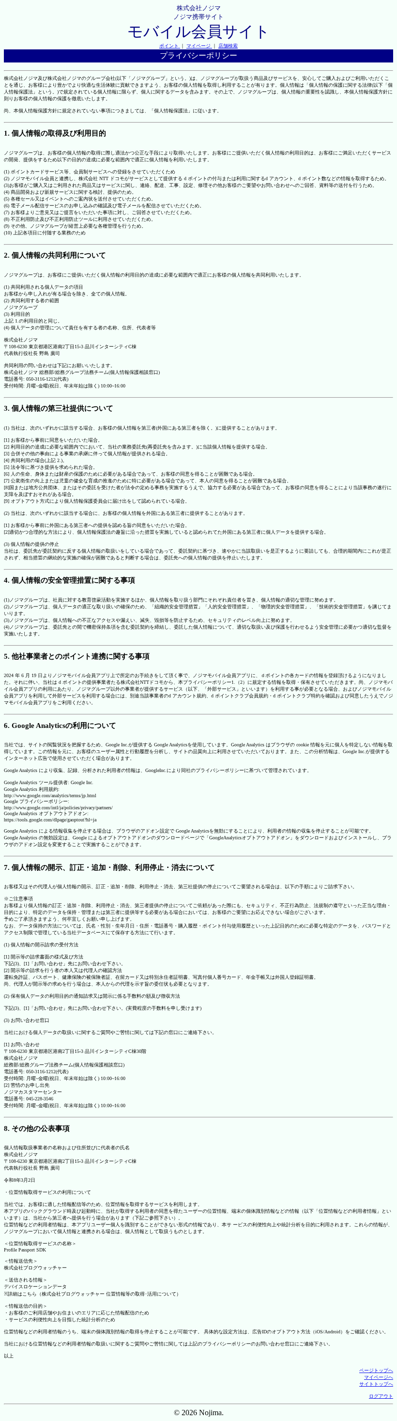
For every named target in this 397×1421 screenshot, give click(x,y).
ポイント (169, 45)
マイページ (199, 45)
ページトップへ (376, 1370)
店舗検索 (228, 45)
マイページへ (378, 1377)
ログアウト (381, 1396)
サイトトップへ (376, 1384)
